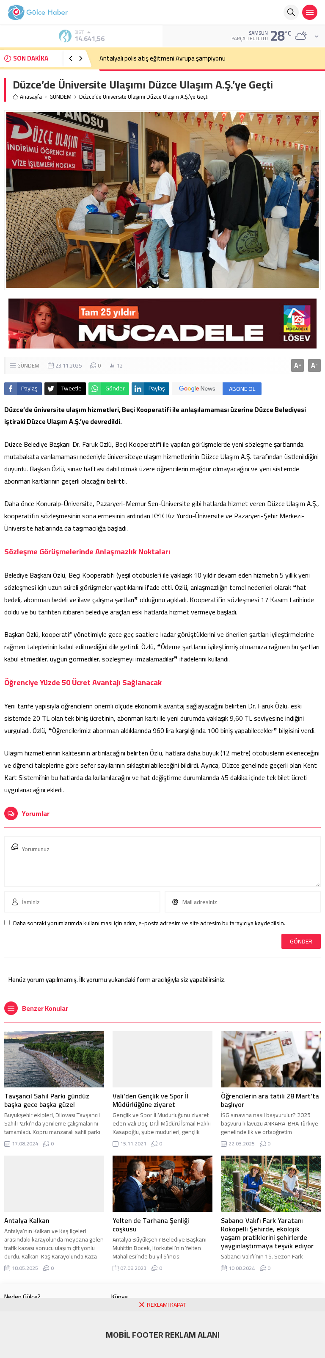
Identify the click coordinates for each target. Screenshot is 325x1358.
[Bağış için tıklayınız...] (162, 343)
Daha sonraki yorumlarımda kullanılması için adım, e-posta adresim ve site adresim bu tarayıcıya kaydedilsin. (149, 923)
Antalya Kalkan (26, 1220)
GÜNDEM (61, 97)
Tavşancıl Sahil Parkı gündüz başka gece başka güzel (46, 1100)
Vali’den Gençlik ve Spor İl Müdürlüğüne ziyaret (150, 1100)
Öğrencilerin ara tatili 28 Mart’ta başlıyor (270, 1100)
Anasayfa (31, 97)
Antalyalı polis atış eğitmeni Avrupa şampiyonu (162, 58)
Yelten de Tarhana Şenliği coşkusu (151, 1224)
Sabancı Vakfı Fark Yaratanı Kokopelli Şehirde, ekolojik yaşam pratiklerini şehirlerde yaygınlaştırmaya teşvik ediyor (267, 1233)
